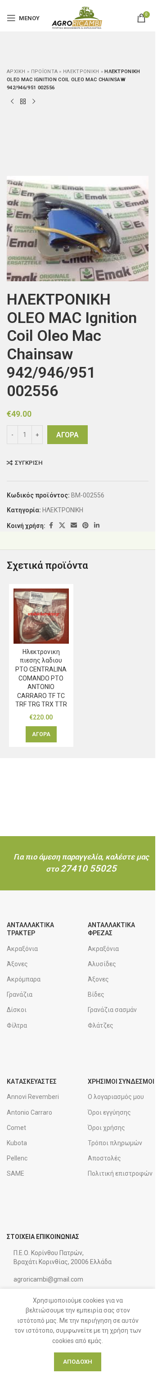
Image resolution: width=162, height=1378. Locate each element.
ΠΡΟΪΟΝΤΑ (44, 71)
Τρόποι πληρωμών (115, 1143)
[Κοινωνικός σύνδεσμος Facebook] (50, 525)
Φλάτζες (100, 1025)
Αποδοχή (77, 1361)
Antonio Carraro (29, 1112)
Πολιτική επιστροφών (120, 1173)
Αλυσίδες (102, 964)
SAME (15, 1173)
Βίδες (96, 994)
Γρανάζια (19, 994)
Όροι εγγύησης (109, 1112)
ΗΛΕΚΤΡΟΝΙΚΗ (81, 71)
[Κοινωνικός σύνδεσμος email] (74, 525)
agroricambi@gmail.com (48, 1279)
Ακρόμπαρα (23, 979)
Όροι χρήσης (106, 1127)
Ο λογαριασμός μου (116, 1096)
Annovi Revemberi (33, 1096)
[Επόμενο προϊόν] (33, 101)
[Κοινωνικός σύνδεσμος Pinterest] (85, 525)
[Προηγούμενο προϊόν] (12, 101)
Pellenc (17, 1158)
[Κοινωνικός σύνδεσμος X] (62, 525)
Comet (16, 1127)
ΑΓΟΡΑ (67, 435)
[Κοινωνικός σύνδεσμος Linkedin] (96, 525)
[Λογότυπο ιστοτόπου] (78, 17)
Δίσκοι (17, 1009)
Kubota (17, 1143)
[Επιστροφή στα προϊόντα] (23, 101)
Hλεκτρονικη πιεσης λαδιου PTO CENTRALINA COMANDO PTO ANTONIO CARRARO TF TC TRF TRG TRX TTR (41, 678)
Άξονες (17, 964)
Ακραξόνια (22, 948)
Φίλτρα (17, 1025)
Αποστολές (104, 1158)
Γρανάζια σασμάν (112, 1009)
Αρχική (16, 71)
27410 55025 (88, 868)
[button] (41, 734)
